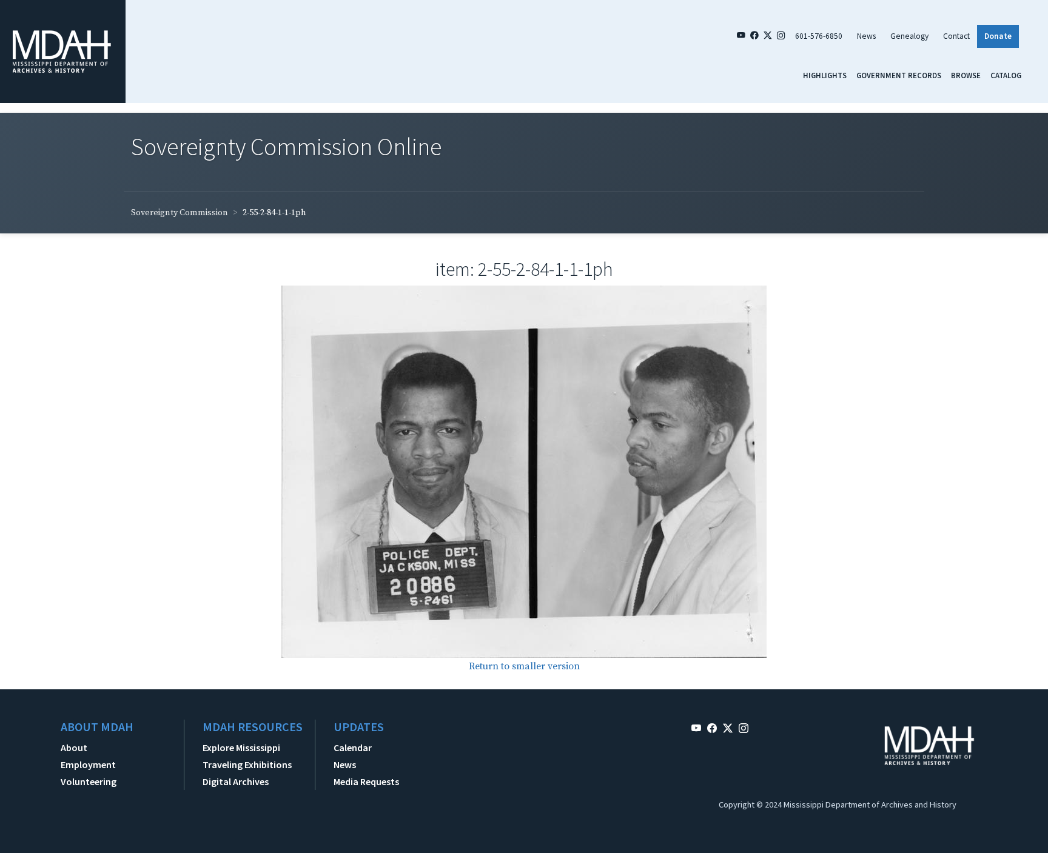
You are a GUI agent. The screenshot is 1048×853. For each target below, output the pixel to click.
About (74, 747)
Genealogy (909, 36)
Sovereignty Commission (179, 212)
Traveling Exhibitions (247, 764)
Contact (956, 36)
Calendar (353, 747)
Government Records (898, 75)
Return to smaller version (524, 666)
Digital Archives (236, 781)
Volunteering (88, 781)
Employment (88, 764)
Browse (966, 75)
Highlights (825, 75)
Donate (998, 36)
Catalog (1005, 75)
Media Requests (366, 781)
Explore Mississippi (241, 747)
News (866, 36)
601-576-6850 (818, 36)
